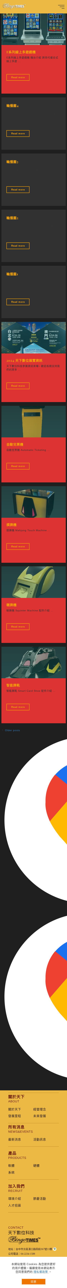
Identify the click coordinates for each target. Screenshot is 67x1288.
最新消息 (14, 1139)
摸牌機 (11, 524)
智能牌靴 (13, 685)
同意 (33, 1281)
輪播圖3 (12, 161)
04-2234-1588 (28, 1253)
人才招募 (14, 1205)
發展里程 (14, 1116)
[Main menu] (61, 7)
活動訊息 (39, 1139)
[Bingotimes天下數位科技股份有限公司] (16, 6)
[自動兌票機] (33, 421)
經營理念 (39, 1109)
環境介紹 (14, 1198)
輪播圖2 (12, 218)
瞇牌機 (11, 605)
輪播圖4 (12, 105)
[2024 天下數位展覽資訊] (33, 337)
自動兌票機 (14, 444)
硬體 (36, 1165)
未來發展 (39, 1116)
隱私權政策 (41, 1271)
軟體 (11, 1165)
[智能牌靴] (33, 662)
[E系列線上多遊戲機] (33, 29)
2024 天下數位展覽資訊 (24, 360)
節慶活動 (39, 1198)
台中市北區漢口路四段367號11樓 (34, 1249)
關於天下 (14, 1109)
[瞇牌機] (33, 582)
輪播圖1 (12, 274)
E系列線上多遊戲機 (21, 52)
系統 (11, 1172)
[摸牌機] (33, 502)
